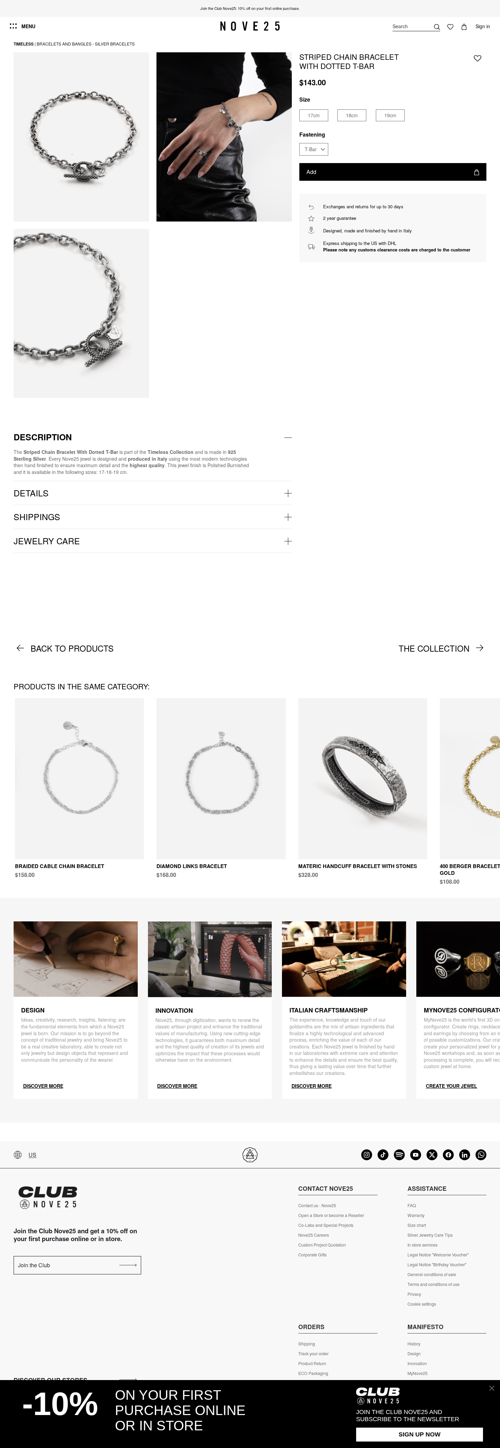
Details (31, 493)
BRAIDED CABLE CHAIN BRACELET (59, 866)
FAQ (411, 1205)
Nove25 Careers (313, 1235)
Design (414, 1353)
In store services (422, 1245)
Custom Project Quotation (322, 1245)
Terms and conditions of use (433, 1284)
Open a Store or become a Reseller (331, 1215)
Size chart (416, 1225)
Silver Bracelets (115, 44)
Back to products (72, 648)
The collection (434, 648)
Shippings (37, 516)
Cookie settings (421, 1304)
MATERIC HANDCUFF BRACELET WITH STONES (357, 866)
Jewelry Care (47, 540)
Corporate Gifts (312, 1254)
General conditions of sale (431, 1274)
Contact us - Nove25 (317, 1205)
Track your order (313, 1353)
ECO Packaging (313, 1373)
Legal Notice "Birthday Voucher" (436, 1264)
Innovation (417, 1363)
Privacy (414, 1294)
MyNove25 (417, 1373)
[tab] (153, 437)
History (413, 1343)
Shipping (306, 1343)
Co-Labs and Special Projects (325, 1225)
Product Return (312, 1363)
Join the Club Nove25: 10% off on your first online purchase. (250, 8)
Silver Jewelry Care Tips (430, 1235)
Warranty (415, 1215)
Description (43, 437)
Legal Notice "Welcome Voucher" (438, 1254)
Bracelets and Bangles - (65, 44)
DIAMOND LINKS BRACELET (191, 866)
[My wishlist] (450, 26)
